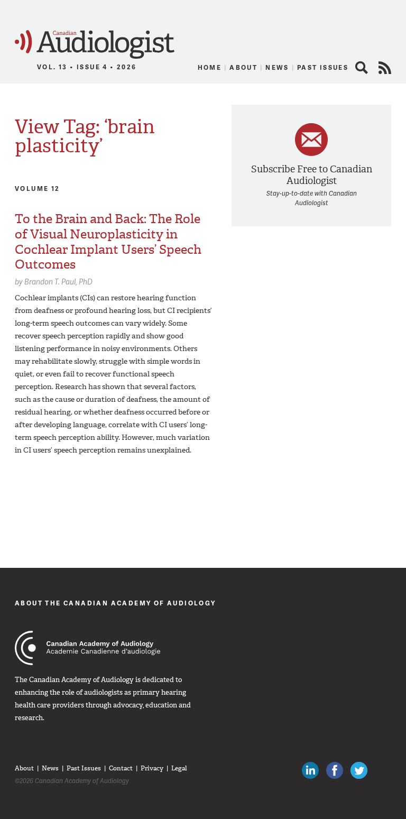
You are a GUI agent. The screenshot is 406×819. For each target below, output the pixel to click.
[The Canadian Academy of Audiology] (87, 648)
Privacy (152, 768)
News (277, 67)
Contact (121, 768)
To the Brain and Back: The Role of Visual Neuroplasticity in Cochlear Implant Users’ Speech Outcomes (108, 241)
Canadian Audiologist (94, 44)
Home (210, 67)
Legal (179, 768)
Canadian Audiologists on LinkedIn (310, 770)
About (243, 67)
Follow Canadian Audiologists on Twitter (358, 770)
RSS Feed (385, 67)
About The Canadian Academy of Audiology (115, 603)
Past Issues (322, 67)
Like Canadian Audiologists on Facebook (334, 770)
